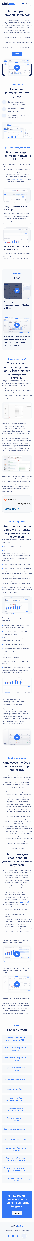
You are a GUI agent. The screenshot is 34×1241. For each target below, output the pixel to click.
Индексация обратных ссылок (15, 1048)
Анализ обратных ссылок (15, 1119)
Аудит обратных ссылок (15, 1129)
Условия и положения (22, 1230)
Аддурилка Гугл (15, 1089)
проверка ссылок (17, 179)
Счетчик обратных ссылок (15, 1179)
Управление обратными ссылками (15, 1149)
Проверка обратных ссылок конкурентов (15, 1159)
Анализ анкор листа (15, 1079)
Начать (17, 54)
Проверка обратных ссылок (15, 1069)
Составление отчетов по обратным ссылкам (15, 1169)
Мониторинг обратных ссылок (15, 1059)
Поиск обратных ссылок (15, 1139)
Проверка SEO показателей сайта (15, 1099)
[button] (24, 3)
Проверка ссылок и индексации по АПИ (15, 1038)
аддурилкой (24, 902)
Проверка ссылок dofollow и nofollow (15, 1109)
